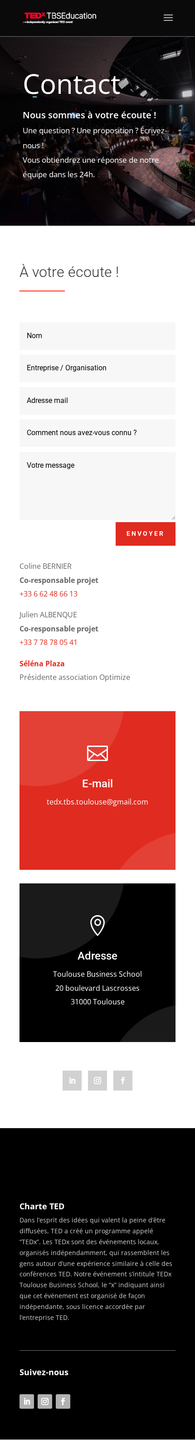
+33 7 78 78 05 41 (49, 642)
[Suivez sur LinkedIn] (72, 1081)
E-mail (97, 783)
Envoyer (146, 533)
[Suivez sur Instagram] (97, 1081)
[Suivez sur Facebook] (122, 1081)
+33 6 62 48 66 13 (49, 594)
